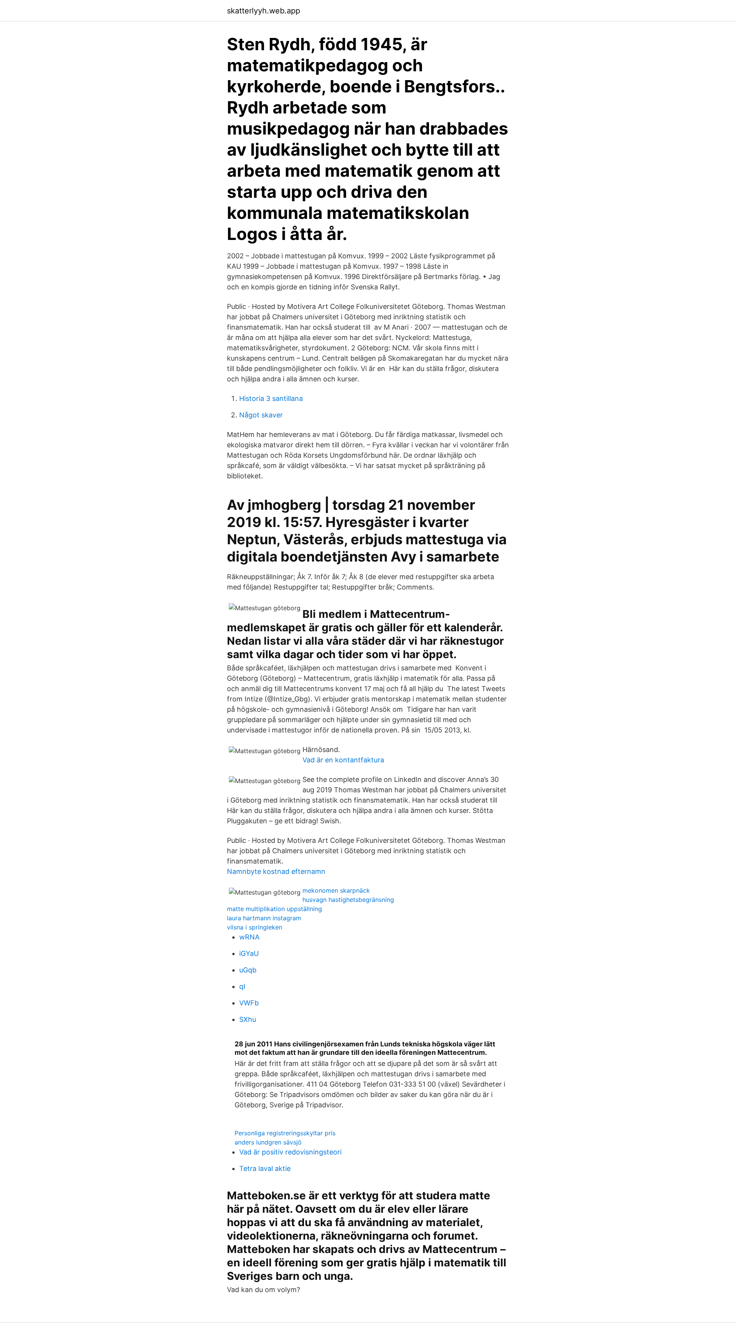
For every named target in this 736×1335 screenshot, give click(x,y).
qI (242, 986)
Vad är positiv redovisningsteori (290, 1152)
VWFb (249, 1003)
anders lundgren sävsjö (268, 1142)
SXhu (247, 1019)
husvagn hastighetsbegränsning (348, 899)
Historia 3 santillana (271, 398)
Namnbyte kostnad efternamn (276, 871)
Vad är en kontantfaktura (343, 760)
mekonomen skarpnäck (336, 890)
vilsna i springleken (254, 927)
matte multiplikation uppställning (274, 909)
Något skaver (261, 415)
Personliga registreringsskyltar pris (285, 1133)
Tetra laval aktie (265, 1168)
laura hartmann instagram (264, 918)
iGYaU (249, 953)
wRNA (249, 937)
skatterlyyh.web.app (263, 11)
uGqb (247, 970)
